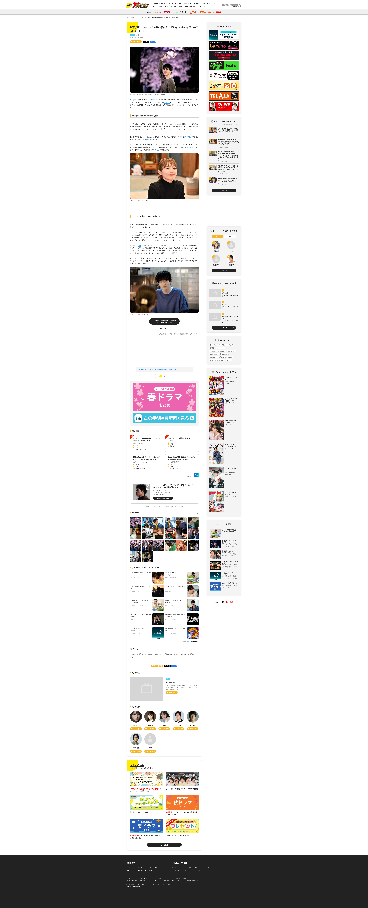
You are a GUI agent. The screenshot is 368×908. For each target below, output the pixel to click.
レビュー (142, 35)
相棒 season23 (220, 348)
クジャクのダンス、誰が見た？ (218, 351)
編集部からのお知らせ (181, 878)
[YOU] (150, 743)
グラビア (205, 3)
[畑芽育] (164, 720)
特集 (161, 6)
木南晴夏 (187, 137)
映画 (180, 3)
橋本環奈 (230, 357)
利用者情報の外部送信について (192, 880)
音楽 (185, 3)
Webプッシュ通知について (177, 880)
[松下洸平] (178, 720)
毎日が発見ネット (130, 884)
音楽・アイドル (211, 867)
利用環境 (157, 880)
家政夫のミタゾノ (214, 357)
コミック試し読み (189, 6)
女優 (193, 654)
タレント (173, 6)
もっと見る (164, 845)
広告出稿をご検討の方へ (132, 880)
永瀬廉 (211, 354)
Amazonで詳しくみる (163, 498)
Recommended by (186, 641)
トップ (155, 6)
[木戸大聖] (136, 743)
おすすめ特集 (137, 765)
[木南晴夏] (150, 720)
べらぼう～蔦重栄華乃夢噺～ (217, 360)
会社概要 (128, 878)
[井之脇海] (193, 720)
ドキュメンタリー (143, 870)
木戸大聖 (156, 150)
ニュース (155, 3)
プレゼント (201, 6)
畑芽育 (148, 139)
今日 (217, 236)
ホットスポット (232, 351)
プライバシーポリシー (168, 878)
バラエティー (172, 3)
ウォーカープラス (141, 884)
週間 (230, 236)
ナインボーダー (135, 654)
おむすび (217, 354)
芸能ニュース (134, 17)
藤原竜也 (223, 357)
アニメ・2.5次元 (195, 3)
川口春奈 (133, 100)
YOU (139, 245)
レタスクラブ (161, 884)
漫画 (180, 6)
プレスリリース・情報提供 (155, 878)
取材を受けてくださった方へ (146, 880)
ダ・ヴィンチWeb (151, 884)
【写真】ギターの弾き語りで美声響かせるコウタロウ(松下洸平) (164, 321)
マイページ (135, 878)
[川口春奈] (136, 720)
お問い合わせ (144, 878)
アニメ (140, 867)
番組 (166, 6)
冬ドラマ (229, 360)
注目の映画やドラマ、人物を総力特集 (141, 768)
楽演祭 (168, 884)
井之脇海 (190, 147)
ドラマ (163, 3)
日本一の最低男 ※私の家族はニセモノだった (221, 344)
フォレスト (225, 354)
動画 (137, 35)
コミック (213, 3)
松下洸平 (167, 102)
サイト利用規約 (165, 880)
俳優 (132, 657)
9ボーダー (153, 100)
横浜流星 (212, 348)
